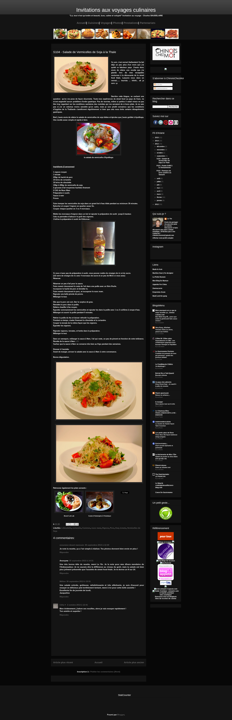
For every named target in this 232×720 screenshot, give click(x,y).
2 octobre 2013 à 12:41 (77, 605)
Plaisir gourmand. (162, 393)
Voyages (106, 22)
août (159, 178)
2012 (157, 204)
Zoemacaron (157, 288)
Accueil (81, 22)
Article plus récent (63, 662)
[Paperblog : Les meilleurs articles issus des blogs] (165, 584)
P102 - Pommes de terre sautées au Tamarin (164, 173)
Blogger (120, 715)
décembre (161, 146)
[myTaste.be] (165, 563)
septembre (161, 156)
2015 (157, 137)
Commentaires (161, 88)
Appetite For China (160, 284)
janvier (159, 200)
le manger (159, 402)
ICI (78, 341)
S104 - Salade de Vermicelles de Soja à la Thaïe (163, 161)
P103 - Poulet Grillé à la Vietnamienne (164, 166)
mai (158, 188)
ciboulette (66, 528)
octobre (160, 153)
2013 (157, 144)
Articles (159, 85)
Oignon (105, 528)
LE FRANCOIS (160, 476)
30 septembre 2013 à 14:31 (81, 561)
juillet (159, 182)
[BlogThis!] (69, 524)
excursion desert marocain (72, 545)
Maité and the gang (160, 296)
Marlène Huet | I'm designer (163, 273)
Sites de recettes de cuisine (165, 598)
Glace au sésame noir (163, 467)
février (159, 197)
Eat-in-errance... (161, 444)
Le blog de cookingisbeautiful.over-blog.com (164, 485)
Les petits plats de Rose (164, 433)
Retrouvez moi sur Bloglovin (166, 597)
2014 (157, 141)
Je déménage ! (160, 366)
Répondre (64, 552)
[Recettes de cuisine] (166, 540)
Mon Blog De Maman (160, 281)
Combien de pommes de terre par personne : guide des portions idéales (165, 355)
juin (158, 185)
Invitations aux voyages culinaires (116, 10)
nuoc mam (96, 528)
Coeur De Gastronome (164, 492)
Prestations (131, 22)
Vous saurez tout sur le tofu (165, 404)
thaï (117, 528)
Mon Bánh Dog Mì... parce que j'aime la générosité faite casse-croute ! (166, 319)
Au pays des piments (163, 382)
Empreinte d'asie (159, 292)
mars (159, 194)
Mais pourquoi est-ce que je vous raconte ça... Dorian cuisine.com (165, 313)
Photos (117, 22)
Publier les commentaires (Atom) (105, 672)
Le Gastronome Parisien (164, 351)
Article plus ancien (134, 662)
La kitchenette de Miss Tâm (165, 454)
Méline (63, 581)
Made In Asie (157, 269)
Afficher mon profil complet (163, 238)
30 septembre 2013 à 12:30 (97, 545)
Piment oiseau (160, 465)
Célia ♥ (63, 605)
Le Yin (169, 219)
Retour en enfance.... (162, 395)
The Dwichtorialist (162, 474)
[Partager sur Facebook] (74, 524)
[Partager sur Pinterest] (77, 524)
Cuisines (93, 22)
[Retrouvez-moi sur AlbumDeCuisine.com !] (166, 587)
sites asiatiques (166, 595)
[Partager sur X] (72, 524)
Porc (112, 528)
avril (159, 191)
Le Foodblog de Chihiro (164, 364)
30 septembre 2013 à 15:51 (78, 581)
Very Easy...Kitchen (162, 328)
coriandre (77, 528)
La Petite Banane (159, 277)
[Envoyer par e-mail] (67, 524)
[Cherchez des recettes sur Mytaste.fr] (165, 561)
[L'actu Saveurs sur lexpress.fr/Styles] (166, 70)
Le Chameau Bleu (162, 411)
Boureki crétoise (161, 375)
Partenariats (147, 22)
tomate (123, 528)
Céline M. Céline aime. (163, 339)
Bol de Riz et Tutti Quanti (164, 373)
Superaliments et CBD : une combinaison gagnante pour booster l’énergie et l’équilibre (165, 342)
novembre (161, 150)
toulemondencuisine (163, 422)
